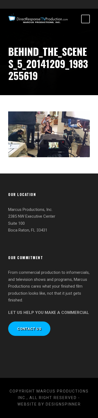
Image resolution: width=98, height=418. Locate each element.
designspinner (63, 404)
